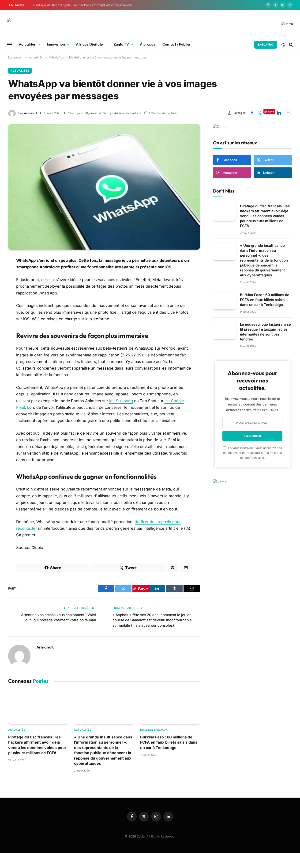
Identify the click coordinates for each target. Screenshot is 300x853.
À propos (147, 44)
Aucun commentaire (127, 113)
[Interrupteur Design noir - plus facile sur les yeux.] (283, 44)
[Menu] (9, 44)
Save (271, 111)
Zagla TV (121, 44)
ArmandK (31, 113)
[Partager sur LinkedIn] (278, 113)
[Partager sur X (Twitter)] (259, 113)
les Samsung (121, 400)
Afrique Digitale (89, 44)
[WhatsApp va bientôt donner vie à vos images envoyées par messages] (104, 187)
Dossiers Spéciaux (154, 729)
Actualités (27, 44)
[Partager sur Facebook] (251, 113)
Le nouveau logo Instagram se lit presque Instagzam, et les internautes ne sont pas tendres (265, 331)
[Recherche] (290, 44)
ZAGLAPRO (266, 44)
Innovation (56, 44)
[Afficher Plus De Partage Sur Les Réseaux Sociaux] (288, 113)
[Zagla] (36, 24)
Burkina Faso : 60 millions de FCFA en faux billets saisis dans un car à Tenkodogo (168, 742)
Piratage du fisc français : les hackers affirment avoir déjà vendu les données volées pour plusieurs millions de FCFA (86, 5)
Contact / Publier (176, 44)
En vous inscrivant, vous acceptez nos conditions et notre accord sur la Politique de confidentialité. (252, 452)
